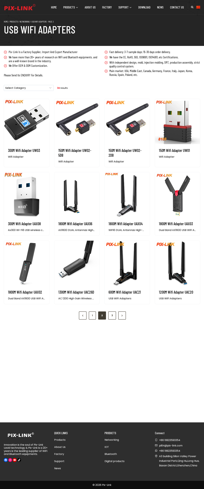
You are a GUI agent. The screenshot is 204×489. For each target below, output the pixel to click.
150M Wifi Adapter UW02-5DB (74, 152)
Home (54, 7)
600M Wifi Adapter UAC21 (125, 292)
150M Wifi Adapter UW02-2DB (125, 152)
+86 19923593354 (169, 451)
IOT (107, 447)
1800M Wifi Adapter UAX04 (126, 223)
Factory (107, 7)
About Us (90, 7)
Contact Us (177, 7)
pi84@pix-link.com (170, 445)
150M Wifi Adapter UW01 (174, 150)
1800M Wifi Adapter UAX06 (75, 223)
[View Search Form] (192, 7)
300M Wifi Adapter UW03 (24, 150)
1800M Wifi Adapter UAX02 (25, 292)
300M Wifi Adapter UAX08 (24, 223)
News (160, 7)
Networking (112, 440)
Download (144, 7)
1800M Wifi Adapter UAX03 (176, 223)
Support (59, 461)
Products (60, 440)
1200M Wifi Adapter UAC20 (176, 292)
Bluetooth (111, 454)
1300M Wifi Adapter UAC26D (76, 292)
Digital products (114, 461)
